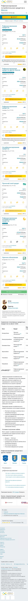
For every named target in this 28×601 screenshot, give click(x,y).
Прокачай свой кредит (10, 183)
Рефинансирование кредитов (9, 26)
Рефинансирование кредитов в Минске (14, 513)
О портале (2, 528)
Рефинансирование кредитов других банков (11, 69)
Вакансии (2, 536)
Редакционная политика (5, 538)
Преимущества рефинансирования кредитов (13, 481)
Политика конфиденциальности (7, 539)
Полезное (2, 551)
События (2, 543)
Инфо (1, 554)
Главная (6, 512)
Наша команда (3, 535)
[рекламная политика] (26, 13)
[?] (2, 36)
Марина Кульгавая (13, 308)
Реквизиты (2, 529)
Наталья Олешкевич (13, 302)
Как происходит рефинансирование (14, 475)
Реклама (2, 531)
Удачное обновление (10, 257)
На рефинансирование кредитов (10, 148)
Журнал (2, 556)
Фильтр (15, 17)
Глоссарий (2, 552)
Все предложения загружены (14, 291)
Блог (1, 558)
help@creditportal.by (20, 564)
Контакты (2, 532)
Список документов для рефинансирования (15, 485)
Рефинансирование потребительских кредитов (9, 219)
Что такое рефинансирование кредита (15, 487)
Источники (4, 370)
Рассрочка (2, 546)
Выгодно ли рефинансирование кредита (15, 473)
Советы (2, 549)
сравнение (6, 64)
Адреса (1, 545)
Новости (2, 542)
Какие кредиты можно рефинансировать (15, 477)
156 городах (15, 492)
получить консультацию (15, 56)
